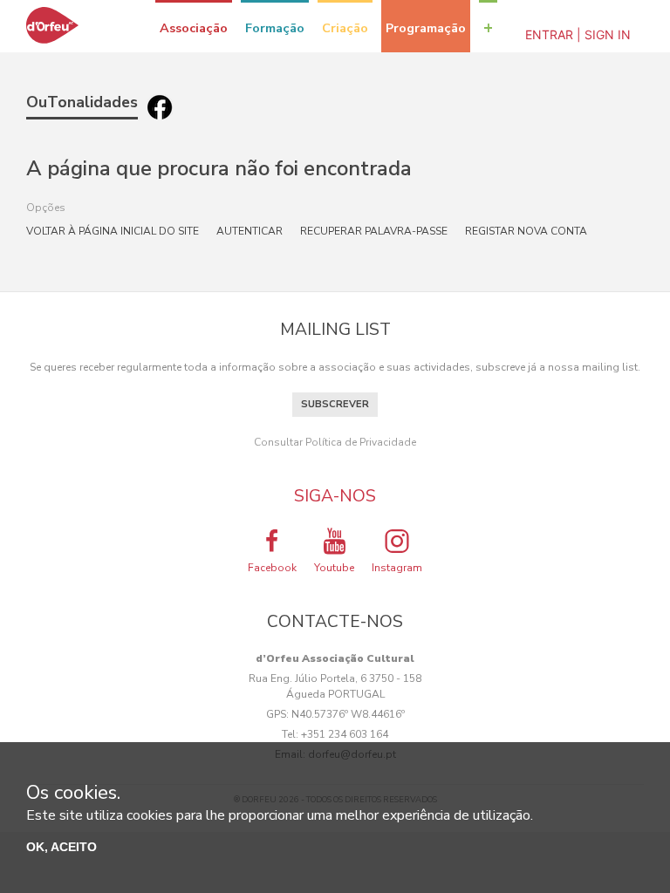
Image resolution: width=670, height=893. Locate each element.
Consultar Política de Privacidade (335, 442)
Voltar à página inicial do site (112, 231)
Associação (194, 28)
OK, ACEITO (61, 847)
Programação (426, 28)
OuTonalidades (82, 102)
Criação (345, 28)
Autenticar (249, 231)
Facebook (272, 568)
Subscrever (335, 404)
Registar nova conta (526, 231)
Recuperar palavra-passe (374, 231)
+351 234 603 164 (344, 734)
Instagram (397, 568)
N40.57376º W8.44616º (348, 714)
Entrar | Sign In (578, 34)
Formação (274, 28)
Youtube (334, 568)
